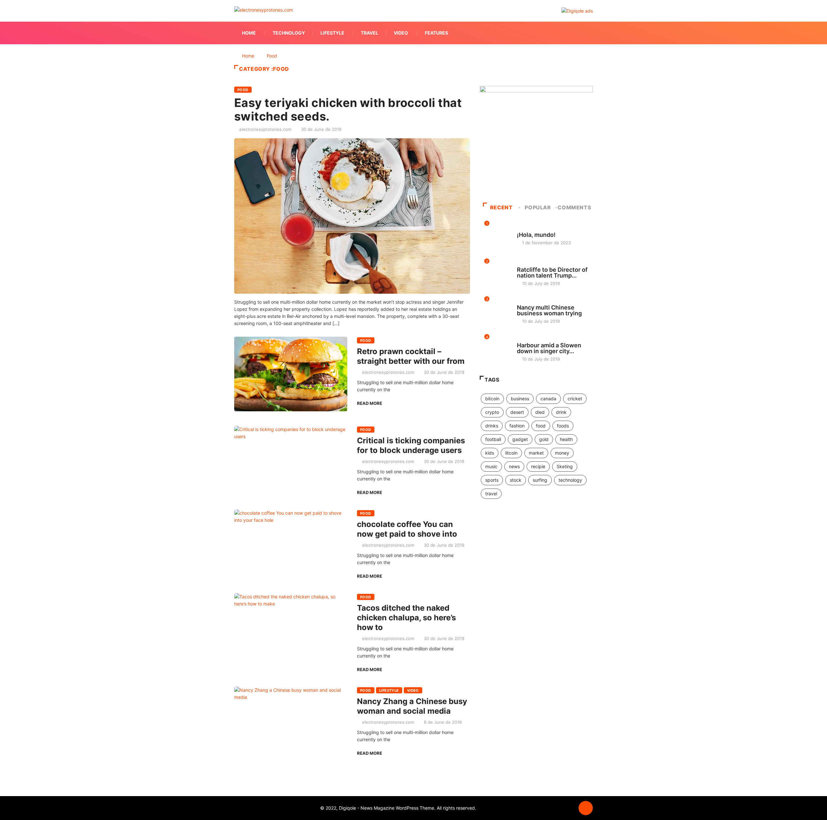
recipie (538, 466)
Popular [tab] (538, 207)
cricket (575, 398)
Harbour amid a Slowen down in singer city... (549, 348)
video (413, 690)
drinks (491, 425)
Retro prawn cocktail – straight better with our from (411, 356)
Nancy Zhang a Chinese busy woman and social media (412, 706)
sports (491, 480)
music (491, 466)
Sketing (565, 466)
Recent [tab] (501, 207)
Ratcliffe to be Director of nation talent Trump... (552, 272)
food (541, 425)
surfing (540, 480)
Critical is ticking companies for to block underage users (411, 445)
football (493, 439)
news (514, 466)
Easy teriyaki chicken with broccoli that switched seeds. (348, 109)
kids (489, 453)
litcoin (511, 453)
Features (436, 33)
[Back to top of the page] (586, 808)
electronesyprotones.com (265, 129)
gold (544, 439)
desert (517, 412)
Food (272, 55)
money (562, 453)
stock (515, 480)
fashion (517, 425)
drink (561, 412)
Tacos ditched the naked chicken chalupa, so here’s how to (406, 617)
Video (401, 33)
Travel (369, 33)
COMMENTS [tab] (574, 207)
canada (548, 398)
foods (563, 425)
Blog (522, 228)
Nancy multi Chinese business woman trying (549, 310)
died (540, 412)
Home (249, 33)
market (536, 453)
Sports (524, 301)
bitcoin (492, 398)
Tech (522, 339)
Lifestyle (332, 33)
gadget (520, 439)
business (520, 398)
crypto (492, 412)
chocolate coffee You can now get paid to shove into (407, 529)
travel (491, 493)
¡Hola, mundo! (536, 234)
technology (570, 480)
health (566, 439)
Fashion (525, 263)
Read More (369, 403)
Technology (289, 33)
